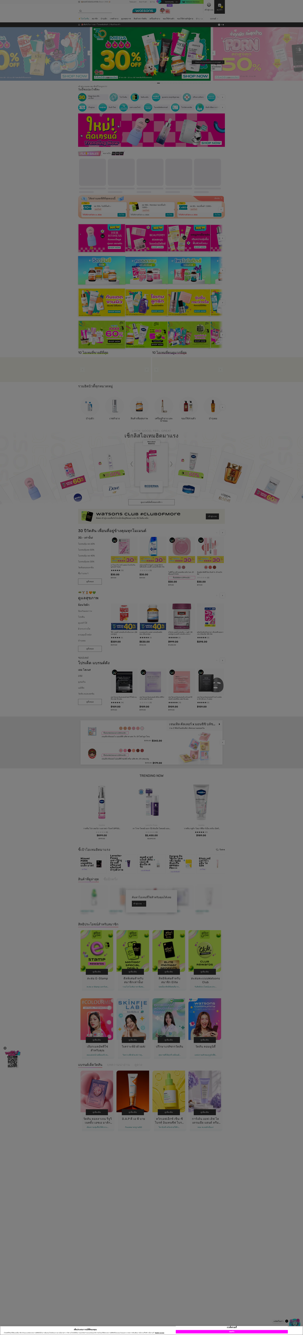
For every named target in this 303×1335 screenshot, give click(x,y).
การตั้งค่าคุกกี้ (232, 1327)
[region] (151, 1330)
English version (159, 1333)
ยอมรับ (231, 1332)
